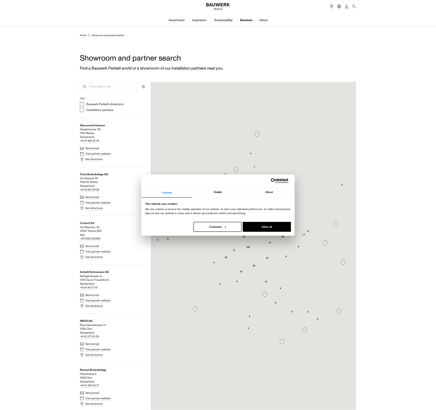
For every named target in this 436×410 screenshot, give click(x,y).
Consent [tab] (167, 192)
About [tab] (269, 191)
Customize (215, 226)
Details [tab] (218, 191)
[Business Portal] (347, 6)
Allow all (267, 226)
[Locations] (332, 6)
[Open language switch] (339, 6)
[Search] (354, 6)
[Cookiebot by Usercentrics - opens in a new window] (276, 180)
